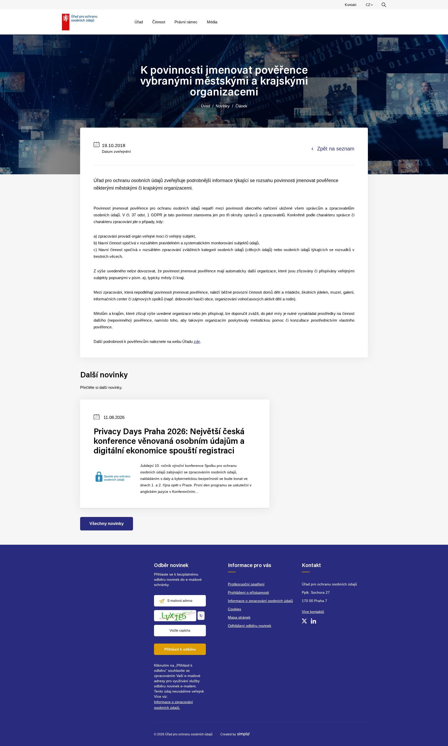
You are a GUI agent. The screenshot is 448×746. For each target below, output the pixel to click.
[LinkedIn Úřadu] (313, 621)
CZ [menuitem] (370, 6)
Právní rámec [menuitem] (186, 22)
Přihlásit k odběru (180, 649)
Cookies (234, 609)
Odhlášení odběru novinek (249, 626)
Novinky (223, 106)
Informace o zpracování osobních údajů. (173, 705)
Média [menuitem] (212, 22)
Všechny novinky (106, 523)
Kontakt (350, 5)
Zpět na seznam (335, 148)
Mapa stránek (239, 617)
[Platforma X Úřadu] (304, 621)
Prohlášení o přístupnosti (248, 592)
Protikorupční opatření (246, 584)
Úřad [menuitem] (139, 22)
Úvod (205, 106)
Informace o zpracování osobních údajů (260, 601)
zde (197, 341)
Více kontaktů (313, 612)
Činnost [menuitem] (158, 22)
